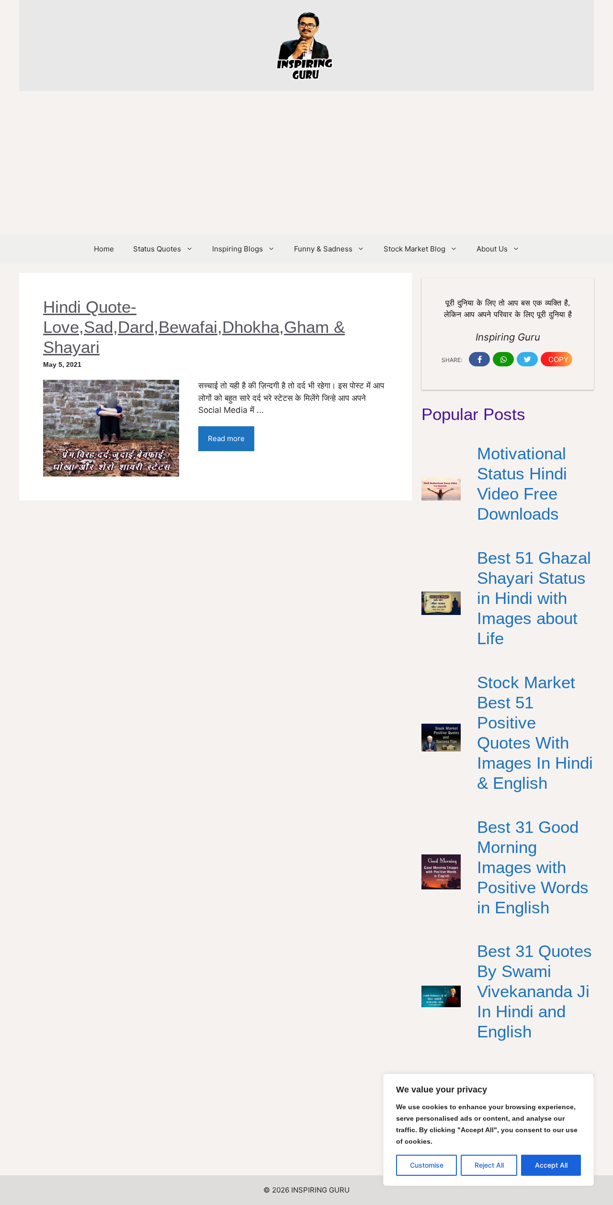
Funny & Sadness (323, 248)
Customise (426, 1165)
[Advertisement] (306, 163)
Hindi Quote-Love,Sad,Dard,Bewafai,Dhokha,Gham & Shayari (194, 326)
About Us (492, 248)
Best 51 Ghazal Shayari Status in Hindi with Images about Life (534, 598)
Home (104, 248)
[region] (488, 1130)
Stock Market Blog (414, 248)
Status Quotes (157, 248)
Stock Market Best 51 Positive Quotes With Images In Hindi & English (535, 732)
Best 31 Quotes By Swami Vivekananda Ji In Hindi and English (534, 991)
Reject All (489, 1165)
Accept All (551, 1165)
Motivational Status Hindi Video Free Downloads (522, 483)
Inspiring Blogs (237, 248)
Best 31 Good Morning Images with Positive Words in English (533, 867)
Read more (226, 438)
